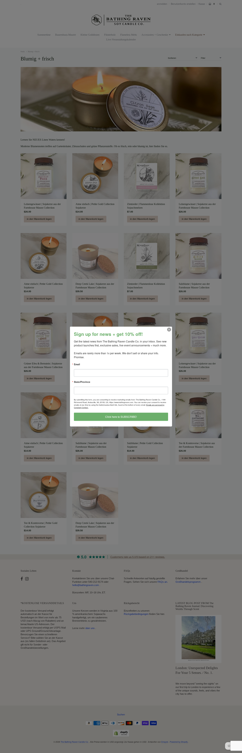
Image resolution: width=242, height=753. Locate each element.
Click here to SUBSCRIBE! (121, 417)
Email (77, 364)
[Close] (169, 329)
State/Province (82, 382)
